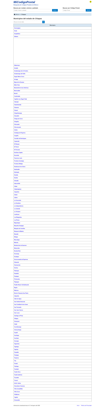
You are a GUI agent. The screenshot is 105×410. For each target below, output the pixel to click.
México (17, 14)
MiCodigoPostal (24, 2)
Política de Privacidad (86, 405)
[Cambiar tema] (90, 2)
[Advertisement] (52, 50)
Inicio (78, 405)
